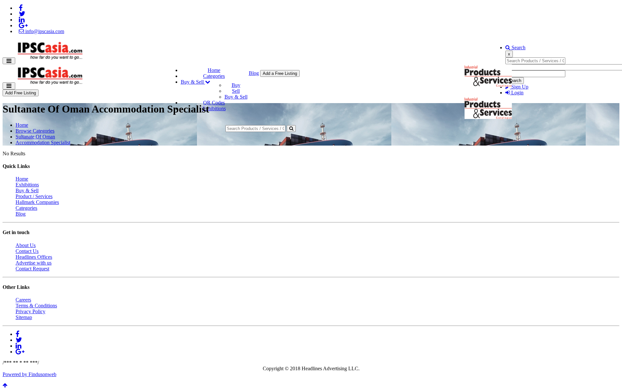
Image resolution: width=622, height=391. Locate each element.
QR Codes (214, 102)
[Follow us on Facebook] (21, 8)
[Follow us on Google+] (23, 25)
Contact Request (32, 268)
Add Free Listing (20, 92)
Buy (236, 85)
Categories (214, 76)
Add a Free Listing (280, 73)
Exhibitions (214, 108)
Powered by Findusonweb (29, 374)
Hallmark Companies (37, 202)
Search (517, 47)
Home (214, 70)
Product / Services (34, 196)
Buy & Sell (193, 82)
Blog (254, 73)
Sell (236, 91)
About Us (26, 245)
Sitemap (24, 317)
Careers (23, 299)
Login (517, 92)
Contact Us (27, 251)
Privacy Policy (30, 311)
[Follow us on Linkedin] (22, 19)
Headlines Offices (34, 257)
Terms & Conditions (36, 305)
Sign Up (519, 86)
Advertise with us (34, 263)
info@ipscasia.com (44, 31)
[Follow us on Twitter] (22, 14)
